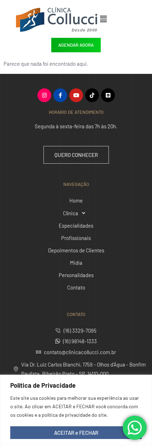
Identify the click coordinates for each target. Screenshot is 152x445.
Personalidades (76, 275)
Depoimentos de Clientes (76, 250)
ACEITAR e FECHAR (76, 432)
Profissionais (76, 238)
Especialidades (76, 225)
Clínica (70, 213)
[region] (76, 410)
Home (76, 200)
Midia (76, 262)
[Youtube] (76, 95)
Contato (76, 287)
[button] (110, 18)
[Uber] (108, 95)
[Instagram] (44, 95)
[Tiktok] (92, 95)
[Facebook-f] (60, 95)
